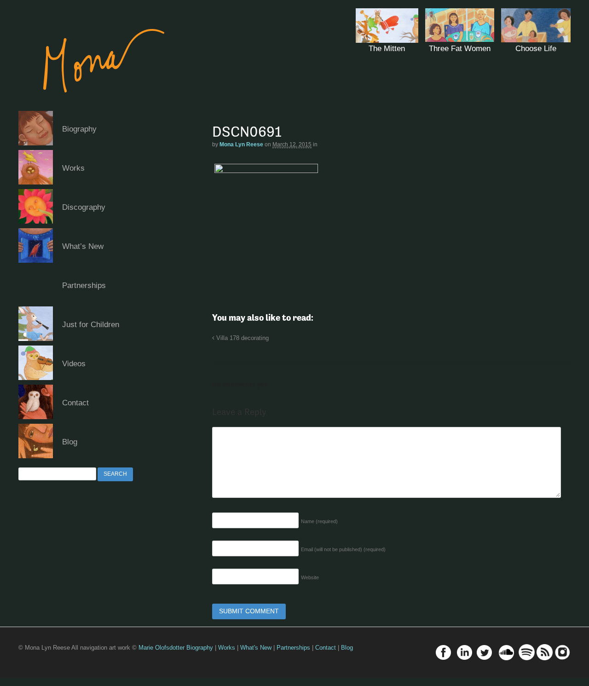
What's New (255, 647)
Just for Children (90, 324)
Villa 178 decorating (241, 338)
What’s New (83, 246)
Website (310, 577)
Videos (74, 363)
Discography (83, 207)
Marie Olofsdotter (162, 647)
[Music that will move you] (94, 106)
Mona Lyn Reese (241, 144)
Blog (69, 442)
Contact (75, 402)
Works (73, 168)
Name (319, 521)
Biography (79, 129)
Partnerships (84, 285)
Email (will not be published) (343, 549)
